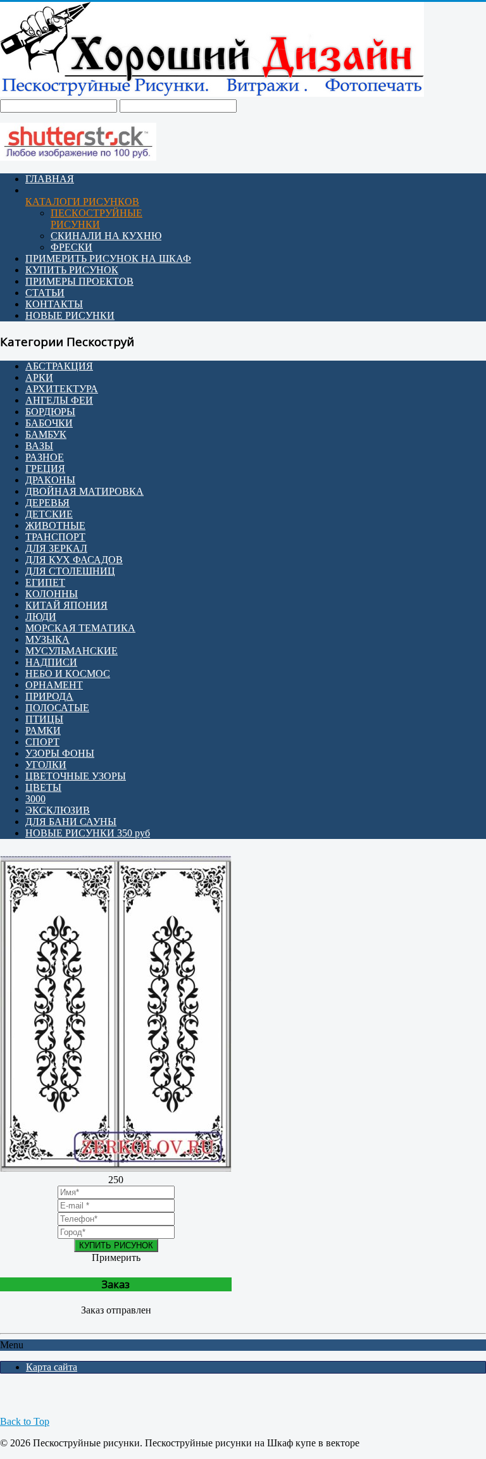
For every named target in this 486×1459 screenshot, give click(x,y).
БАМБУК (45, 434)
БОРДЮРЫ (50, 411)
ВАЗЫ (39, 445)
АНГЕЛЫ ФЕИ (59, 400)
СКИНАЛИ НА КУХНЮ (106, 235)
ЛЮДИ (40, 616)
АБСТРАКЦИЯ (59, 366)
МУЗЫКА (47, 639)
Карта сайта (51, 1367)
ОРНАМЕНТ (54, 685)
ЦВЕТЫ (43, 787)
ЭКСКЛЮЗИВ (57, 810)
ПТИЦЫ (44, 719)
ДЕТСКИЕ (49, 514)
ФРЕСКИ (71, 247)
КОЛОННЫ (51, 593)
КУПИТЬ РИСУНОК (71, 269)
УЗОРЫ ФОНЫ (59, 753)
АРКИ (39, 377)
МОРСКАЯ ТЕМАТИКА (80, 628)
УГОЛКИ (45, 764)
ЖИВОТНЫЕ (55, 525)
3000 (35, 798)
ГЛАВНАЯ (49, 178)
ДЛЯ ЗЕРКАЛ (56, 548)
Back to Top (24, 1421)
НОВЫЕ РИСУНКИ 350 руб (87, 833)
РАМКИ (43, 730)
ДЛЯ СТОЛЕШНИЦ (70, 571)
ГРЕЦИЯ (45, 468)
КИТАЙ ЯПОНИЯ (66, 605)
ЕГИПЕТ (45, 582)
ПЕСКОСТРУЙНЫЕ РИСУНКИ (96, 219)
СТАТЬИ (45, 292)
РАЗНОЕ (44, 457)
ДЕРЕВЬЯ (47, 502)
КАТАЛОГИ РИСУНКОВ (82, 201)
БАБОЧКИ (49, 423)
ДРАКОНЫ (50, 480)
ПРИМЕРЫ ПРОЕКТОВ (79, 281)
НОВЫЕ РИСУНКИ (70, 315)
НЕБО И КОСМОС (67, 673)
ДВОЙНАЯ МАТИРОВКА (84, 491)
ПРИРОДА (49, 696)
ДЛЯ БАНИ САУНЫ (70, 821)
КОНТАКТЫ (54, 304)
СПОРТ (42, 741)
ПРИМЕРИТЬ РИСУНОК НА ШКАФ (108, 258)
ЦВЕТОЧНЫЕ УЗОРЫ (75, 776)
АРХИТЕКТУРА (61, 388)
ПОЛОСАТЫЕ (57, 707)
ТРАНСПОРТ (55, 536)
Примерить (116, 1257)
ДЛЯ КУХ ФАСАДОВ (74, 559)
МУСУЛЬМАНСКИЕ (71, 650)
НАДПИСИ (51, 662)
